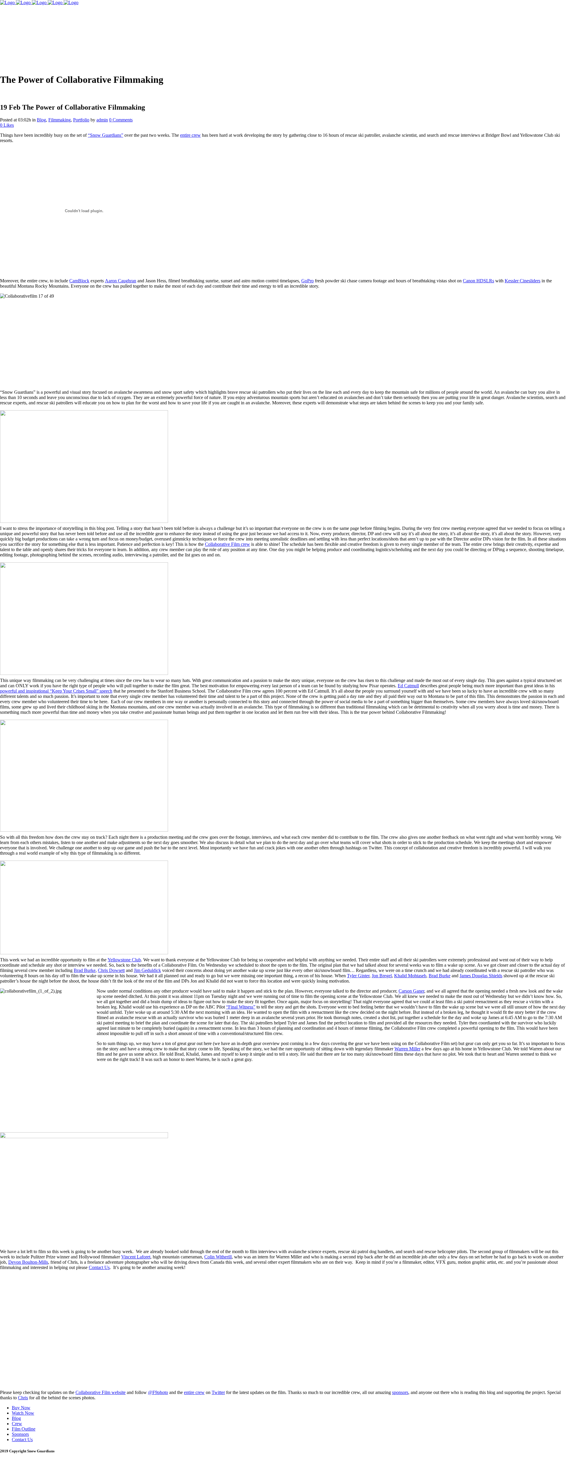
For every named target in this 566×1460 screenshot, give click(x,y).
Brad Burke (85, 970)
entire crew (190, 135)
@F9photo (158, 1392)
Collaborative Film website (100, 1392)
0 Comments (121, 119)
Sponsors (20, 1434)
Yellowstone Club (124, 959)
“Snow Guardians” (105, 135)
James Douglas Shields (481, 975)
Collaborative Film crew (227, 544)
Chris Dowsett (111, 970)
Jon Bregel (382, 975)
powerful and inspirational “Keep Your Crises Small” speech (56, 690)
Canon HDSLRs (478, 280)
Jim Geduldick (147, 970)
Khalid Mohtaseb (410, 975)
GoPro (307, 280)
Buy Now (21, 1407)
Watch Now (23, 1412)
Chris (23, 1397)
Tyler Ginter (358, 975)
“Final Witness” (240, 1006)
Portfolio (81, 119)
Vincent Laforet (135, 1256)
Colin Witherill (218, 1256)
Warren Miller (407, 1048)
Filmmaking (59, 119)
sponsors (400, 1392)
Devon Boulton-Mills (28, 1262)
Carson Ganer (411, 990)
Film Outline (23, 1428)
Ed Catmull (408, 685)
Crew (17, 1423)
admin (102, 119)
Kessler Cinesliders (522, 280)
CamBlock (79, 280)
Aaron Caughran (120, 280)
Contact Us (99, 1267)
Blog (41, 119)
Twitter (218, 1392)
